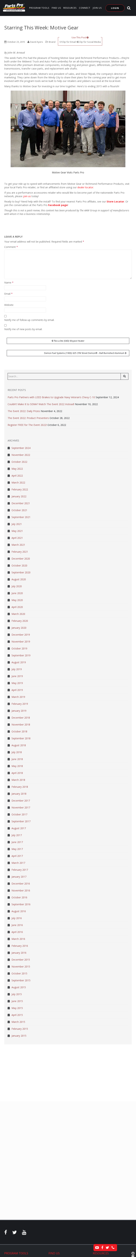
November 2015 (21, 966)
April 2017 (17, 856)
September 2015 (21, 980)
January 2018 (19, 793)
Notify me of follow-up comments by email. (29, 320)
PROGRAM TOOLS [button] (39, 7)
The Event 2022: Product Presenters (28, 418)
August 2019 (19, 662)
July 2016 (17, 918)
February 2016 (20, 945)
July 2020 (17, 586)
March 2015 (18, 1022)
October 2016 (19, 897)
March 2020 (18, 614)
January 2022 (19, 496)
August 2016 (19, 911)
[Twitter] (14, 1233)
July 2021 (17, 524)
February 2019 (20, 703)
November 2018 (21, 724)
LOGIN (115, 8)
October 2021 (19, 510)
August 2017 (19, 828)
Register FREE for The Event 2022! (27, 425)
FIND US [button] (56, 7)
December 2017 (21, 800)
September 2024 (21, 448)
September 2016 (21, 904)
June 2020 (17, 593)
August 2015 (19, 987)
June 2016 (17, 925)
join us (27, 196)
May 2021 (17, 531)
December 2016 (21, 883)
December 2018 (21, 717)
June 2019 (17, 676)
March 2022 (18, 482)
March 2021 (18, 544)
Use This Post (79, 37)
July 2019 (17, 669)
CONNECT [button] (84, 7)
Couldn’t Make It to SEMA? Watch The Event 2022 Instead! (41, 404)
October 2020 (19, 565)
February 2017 (20, 869)
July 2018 (17, 752)
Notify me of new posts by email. (23, 329)
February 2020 (20, 620)
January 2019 (19, 710)
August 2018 (19, 745)
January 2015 (19, 1035)
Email (8, 293)
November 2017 (21, 807)
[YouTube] (24, 1233)
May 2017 (17, 849)
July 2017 (17, 835)
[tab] (23, 1253)
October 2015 (19, 973)
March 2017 (18, 862)
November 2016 (21, 890)
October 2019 (19, 648)
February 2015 (20, 1028)
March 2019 (18, 697)
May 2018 (17, 766)
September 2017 (21, 821)
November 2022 (21, 455)
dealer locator (85, 187)
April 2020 (17, 607)
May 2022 (17, 468)
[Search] (124, 376)
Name (8, 282)
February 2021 (20, 551)
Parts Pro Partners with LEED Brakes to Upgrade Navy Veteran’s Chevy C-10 (51, 397)
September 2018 (21, 738)
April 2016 (17, 932)
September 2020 (21, 572)
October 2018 (19, 731)
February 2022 (20, 489)
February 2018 (20, 786)
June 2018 (17, 759)
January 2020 (19, 627)
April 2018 (17, 773)
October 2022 (19, 461)
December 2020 (21, 558)
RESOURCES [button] (69, 7)
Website (8, 305)
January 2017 (19, 876)
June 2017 (17, 842)
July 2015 (17, 994)
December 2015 (21, 959)
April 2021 (17, 537)
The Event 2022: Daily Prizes (24, 411)
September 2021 (21, 517)
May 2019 (17, 683)
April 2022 (17, 475)
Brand (52, 41)
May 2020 (17, 600)
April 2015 (17, 1015)
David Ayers (36, 41)
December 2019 (21, 634)
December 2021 (21, 503)
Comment (11, 247)
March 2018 (18, 780)
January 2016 (19, 952)
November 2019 (21, 641)
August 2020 (19, 579)
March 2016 (18, 939)
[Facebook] (5, 1233)
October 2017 (19, 814)
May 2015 (17, 1008)
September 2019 (21, 655)
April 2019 (17, 690)
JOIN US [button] (97, 7)
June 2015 (17, 1001)
